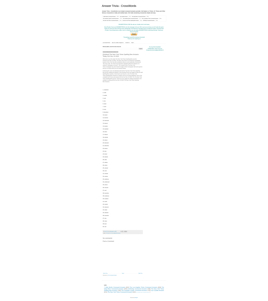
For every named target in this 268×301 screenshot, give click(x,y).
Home (123, 273)
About (132, 42)
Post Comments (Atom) (112, 275)
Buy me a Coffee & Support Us (118, 42)
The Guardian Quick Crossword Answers (130, 18)
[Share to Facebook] (125, 231)
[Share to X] (124, 231)
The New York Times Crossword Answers (110, 20)
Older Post (140, 273)
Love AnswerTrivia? (106, 42)
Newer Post (105, 273)
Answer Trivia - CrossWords (119, 5)
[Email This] (121, 231)
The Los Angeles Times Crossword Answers (150, 18)
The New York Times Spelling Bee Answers (130, 20)
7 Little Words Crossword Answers (109, 16)
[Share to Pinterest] (126, 231)
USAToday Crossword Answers (149, 20)
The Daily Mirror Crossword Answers (139, 16)
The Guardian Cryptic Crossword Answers (111, 18)
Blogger (136, 297)
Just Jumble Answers (124, 16)
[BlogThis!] (122, 231)
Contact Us (127, 42)
